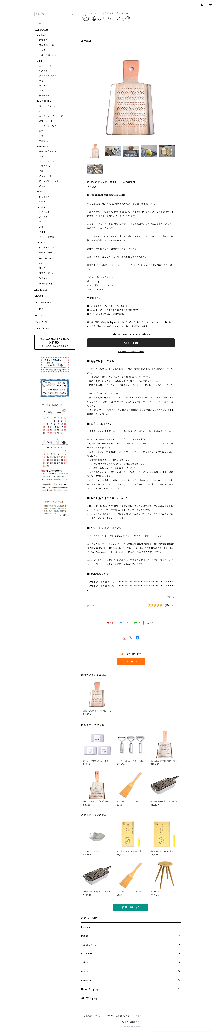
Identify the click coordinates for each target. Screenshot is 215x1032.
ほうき (42, 268)
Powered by (128, 1027)
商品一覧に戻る (131, 907)
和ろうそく (44, 196)
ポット (42, 111)
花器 (41, 227)
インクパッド (45, 176)
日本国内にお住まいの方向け (131, 351)
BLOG (38, 315)
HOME (38, 23)
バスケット (44, 212)
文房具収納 (44, 166)
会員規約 (138, 1016)
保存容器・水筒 (46, 45)
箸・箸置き (44, 95)
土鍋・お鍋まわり (47, 55)
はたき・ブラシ (46, 273)
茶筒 (41, 136)
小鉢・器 (43, 70)
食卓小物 (43, 85)
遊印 (41, 171)
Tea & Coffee (88, 944)
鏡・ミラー (44, 217)
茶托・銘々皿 (45, 121)
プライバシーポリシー (93, 1016)
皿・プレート (45, 65)
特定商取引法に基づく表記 (118, 1016)
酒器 (41, 80)
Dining (84, 936)
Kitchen (85, 927)
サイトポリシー (41, 328)
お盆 (41, 131)
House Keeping (89, 989)
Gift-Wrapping (89, 998)
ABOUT (38, 296)
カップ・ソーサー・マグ (51, 116)
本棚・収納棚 (45, 252)
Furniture (86, 980)
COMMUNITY (42, 302)
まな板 (42, 50)
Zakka (84, 962)
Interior (85, 971)
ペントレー (44, 156)
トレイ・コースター (48, 126)
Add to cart (131, 342)
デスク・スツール (47, 247)
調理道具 (43, 40)
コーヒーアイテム (47, 106)
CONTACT (40, 322)
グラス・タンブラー (49, 75)
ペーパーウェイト (47, 151)
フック (42, 222)
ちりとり (43, 278)
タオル (42, 232)
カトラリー (44, 90)
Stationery (86, 953)
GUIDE (38, 309)
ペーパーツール (46, 161)
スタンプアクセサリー (50, 181)
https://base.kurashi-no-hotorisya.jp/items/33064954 (146, 581)
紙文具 (42, 186)
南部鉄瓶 (43, 141)
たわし (42, 263)
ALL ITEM (40, 290)
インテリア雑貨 (46, 237)
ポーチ (42, 201)
